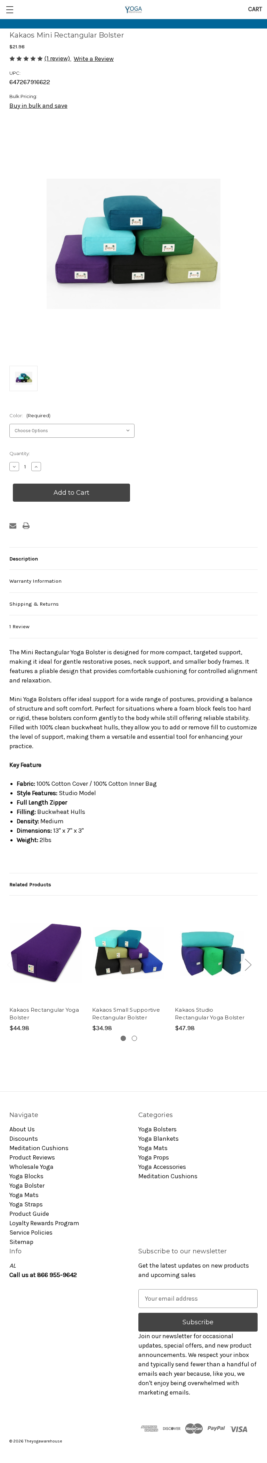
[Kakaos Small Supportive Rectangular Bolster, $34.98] (128, 953)
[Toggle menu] (9, 9)
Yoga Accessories (162, 1167)
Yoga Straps (26, 1204)
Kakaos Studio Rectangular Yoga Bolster (209, 1014)
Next (248, 964)
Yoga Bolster (26, 1185)
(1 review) (57, 58)
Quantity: (19, 453)
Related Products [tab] (30, 884)
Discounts (23, 1138)
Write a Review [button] (94, 59)
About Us (22, 1129)
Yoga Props (153, 1157)
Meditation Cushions (38, 1148)
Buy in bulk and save (38, 106)
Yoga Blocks (26, 1176)
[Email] (12, 525)
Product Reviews (32, 1157)
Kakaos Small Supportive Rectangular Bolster (126, 1014)
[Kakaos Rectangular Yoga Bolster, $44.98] (46, 953)
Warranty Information (35, 581)
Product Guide (29, 1214)
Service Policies (30, 1232)
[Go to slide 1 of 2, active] (123, 1038)
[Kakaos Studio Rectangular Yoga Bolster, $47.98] (211, 953)
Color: (29, 415)
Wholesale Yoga (31, 1167)
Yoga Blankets (158, 1138)
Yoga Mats (24, 1195)
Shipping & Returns (34, 604)
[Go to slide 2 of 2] (134, 1038)
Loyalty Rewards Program (44, 1223)
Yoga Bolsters (157, 1129)
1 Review (19, 626)
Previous (10, 964)
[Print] (26, 525)
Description (23, 559)
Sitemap (21, 1242)
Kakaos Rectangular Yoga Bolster (44, 1014)
